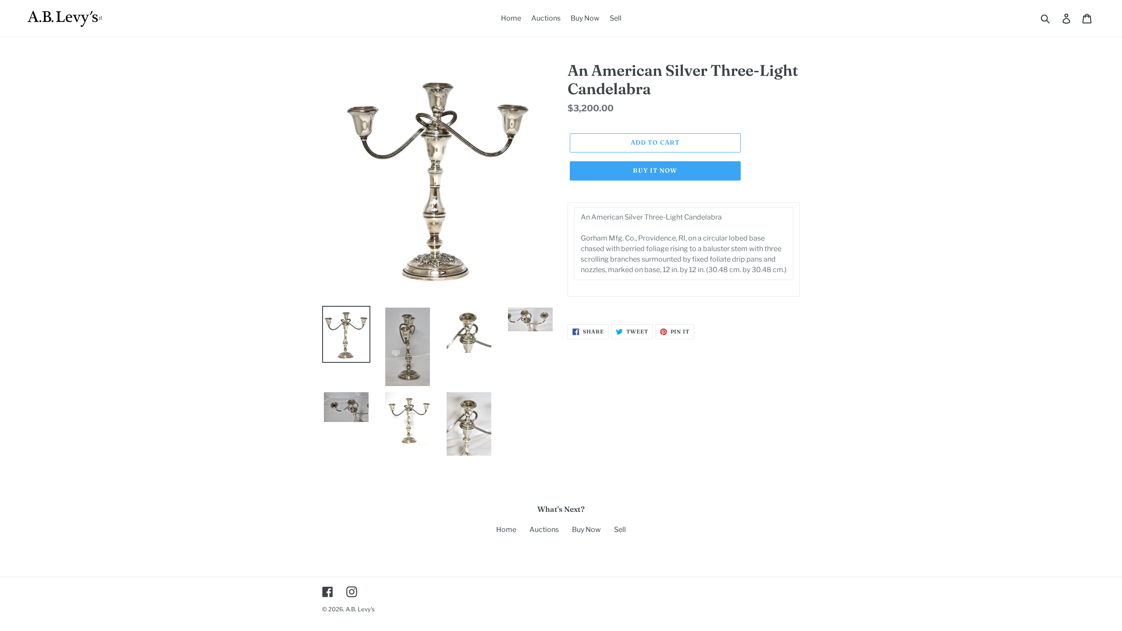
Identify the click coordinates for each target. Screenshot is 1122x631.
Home (506, 529)
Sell (620, 529)
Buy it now (655, 170)
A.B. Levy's (360, 609)
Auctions (544, 529)
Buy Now (586, 529)
